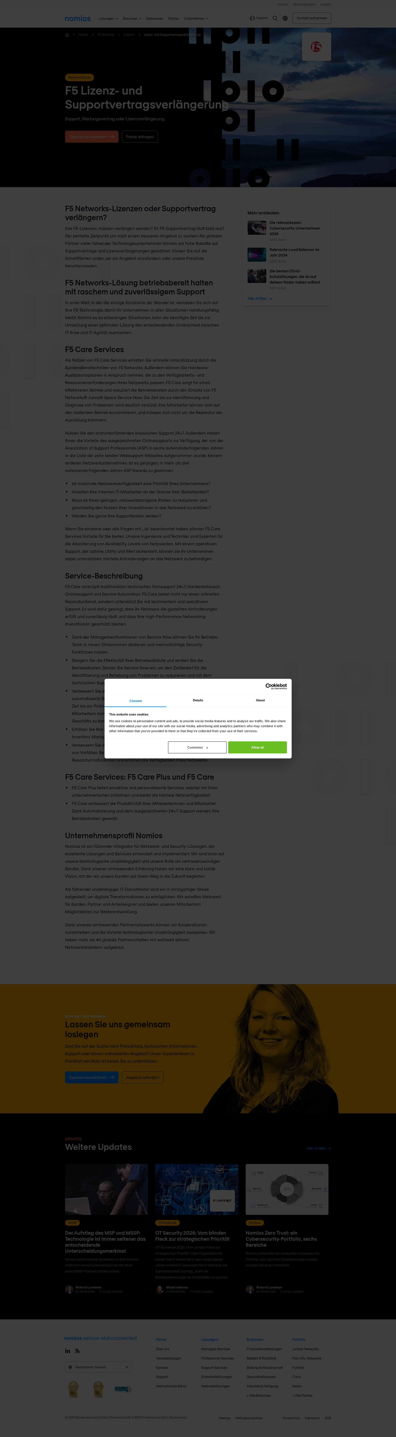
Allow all (257, 747)
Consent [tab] (136, 700)
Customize (195, 747)
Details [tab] (198, 700)
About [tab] (260, 700)
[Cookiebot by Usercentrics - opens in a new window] (268, 686)
